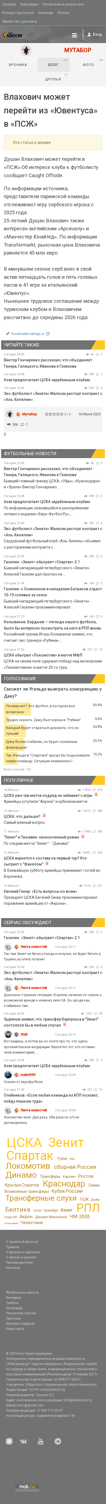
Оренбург (50, 1210)
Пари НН (10, 1217)
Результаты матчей (21, 1313)
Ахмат (67, 1210)
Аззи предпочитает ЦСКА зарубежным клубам (47, 380)
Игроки (63, 13)
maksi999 (28, 1075)
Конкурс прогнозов (18, 13)
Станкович (11, 1223)
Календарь (14, 1308)
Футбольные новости (22, 1292)
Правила (9, 4)
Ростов (85, 1176)
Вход (97, 34)
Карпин (69, 1176)
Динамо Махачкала (51, 1217)
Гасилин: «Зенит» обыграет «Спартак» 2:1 (42, 562)
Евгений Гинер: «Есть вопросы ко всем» (40, 891)
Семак (94, 1185)
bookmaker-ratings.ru (27, 334)
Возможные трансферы (27, 1191)
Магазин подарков (20, 1324)
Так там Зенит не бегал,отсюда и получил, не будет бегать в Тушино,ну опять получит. (52, 956)
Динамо (21, 1175)
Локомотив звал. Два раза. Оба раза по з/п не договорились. (41, 1120)
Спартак (29, 1155)
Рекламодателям (19, 1262)
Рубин (62, 1159)
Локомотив (27, 1166)
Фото (93, 63)
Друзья (56, 77)
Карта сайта (15, 1329)
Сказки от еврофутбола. (23, 1082)
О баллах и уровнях (21, 1257)
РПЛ (88, 1207)
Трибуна (12, 1303)
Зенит (66, 1142)
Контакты (13, 1268)
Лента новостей (34, 947)
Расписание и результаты (63, 4)
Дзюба (95, 1200)
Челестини (31, 1222)
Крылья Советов (22, 1185)
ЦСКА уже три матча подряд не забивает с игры (48, 795)
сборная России (75, 1167)
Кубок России (67, 1191)
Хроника (18, 65)
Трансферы (29, 4)
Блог (58, 63)
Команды (46, 13)
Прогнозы (13, 1318)
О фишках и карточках (23, 1252)
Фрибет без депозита (19, 21)
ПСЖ (84, 1199)
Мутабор (29, 414)
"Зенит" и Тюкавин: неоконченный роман (41, 837)
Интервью (13, 1298)
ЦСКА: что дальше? (22, 816)
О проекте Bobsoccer (22, 1242)
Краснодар (64, 1184)
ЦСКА (24, 1142)
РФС (72, 1158)
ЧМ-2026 (80, 1216)
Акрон (26, 1216)
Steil (24, 1034)
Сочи (37, 1210)
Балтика (17, 1209)
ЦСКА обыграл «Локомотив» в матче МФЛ (43, 655)
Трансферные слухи (41, 1198)
